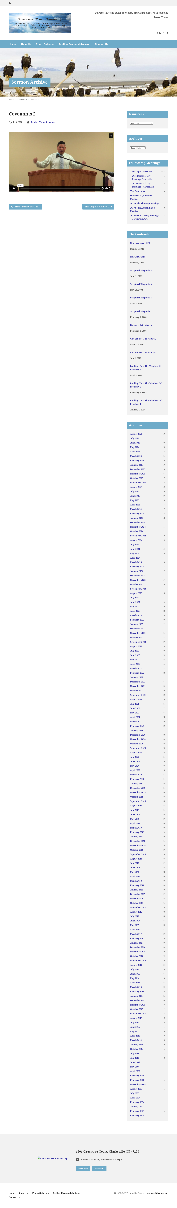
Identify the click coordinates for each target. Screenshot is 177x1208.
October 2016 (136, 956)
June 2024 (135, 549)
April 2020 (135, 770)
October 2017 (136, 903)
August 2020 (136, 752)
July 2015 (134, 1022)
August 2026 (136, 434)
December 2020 (137, 735)
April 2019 (135, 823)
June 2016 (135, 974)
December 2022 (137, 628)
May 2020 (134, 766)
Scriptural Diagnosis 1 (141, 311)
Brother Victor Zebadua (42, 122)
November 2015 (137, 1005)
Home (12, 44)
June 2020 (135, 761)
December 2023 (137, 575)
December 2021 (137, 682)
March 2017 (136, 934)
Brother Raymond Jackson (74, 44)
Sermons (21, 99)
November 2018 (137, 845)
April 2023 (135, 611)
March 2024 (136, 562)
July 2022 (134, 651)
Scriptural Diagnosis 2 (141, 298)
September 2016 (138, 960)
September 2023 (138, 589)
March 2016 (136, 987)
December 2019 (137, 788)
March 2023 (136, 615)
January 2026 (136, 465)
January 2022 (136, 677)
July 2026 (134, 438)
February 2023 (137, 620)
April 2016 (135, 982)
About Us (26, 44)
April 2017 (135, 929)
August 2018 (136, 859)
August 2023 (136, 593)
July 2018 (134, 863)
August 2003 (136, 1089)
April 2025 (135, 505)
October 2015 (136, 1009)
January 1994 (136, 1106)
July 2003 (134, 1093)
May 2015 (134, 1031)
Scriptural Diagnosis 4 (141, 270)
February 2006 (137, 1080)
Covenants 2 (33, 99)
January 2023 (136, 624)
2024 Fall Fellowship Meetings (144, 203)
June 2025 (135, 496)
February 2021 (137, 726)
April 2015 (135, 1036)
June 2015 (135, 1027)
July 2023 (134, 597)
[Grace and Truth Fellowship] (52, 1158)
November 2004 (137, 1084)
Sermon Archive (30, 82)
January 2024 (136, 571)
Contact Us (101, 44)
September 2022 (138, 642)
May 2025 (134, 500)
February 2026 (137, 460)
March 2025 (136, 509)
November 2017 (137, 898)
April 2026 (135, 451)
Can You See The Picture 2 (143, 339)
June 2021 (135, 708)
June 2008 (135, 1062)
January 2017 (136, 943)
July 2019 (134, 810)
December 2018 (137, 841)
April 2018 (135, 876)
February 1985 (137, 1111)
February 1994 (137, 1102)
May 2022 (134, 659)
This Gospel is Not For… (96, 207)
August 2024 (136, 540)
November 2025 (137, 474)
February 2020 (137, 779)
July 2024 (134, 544)
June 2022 (135, 655)
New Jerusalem (137, 257)
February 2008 (137, 1075)
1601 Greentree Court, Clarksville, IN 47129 (107, 1151)
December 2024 (137, 522)
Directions (99, 1168)
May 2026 (134, 447)
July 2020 (134, 757)
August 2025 (136, 487)
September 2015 (138, 1013)
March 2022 (136, 668)
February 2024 (137, 566)
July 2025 (134, 491)
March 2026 (136, 456)
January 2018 (136, 890)
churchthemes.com (158, 1193)
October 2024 (136, 531)
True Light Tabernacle (141, 171)
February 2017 (137, 938)
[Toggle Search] (10, 3)
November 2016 (137, 951)
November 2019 (137, 792)
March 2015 (136, 1040)
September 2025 (138, 482)
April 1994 (135, 1098)
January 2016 (136, 996)
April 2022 (135, 664)
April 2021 (135, 717)
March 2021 (136, 721)
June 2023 (135, 602)
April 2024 (135, 558)
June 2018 (135, 867)
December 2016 (137, 947)
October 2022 (136, 637)
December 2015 (137, 1000)
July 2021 (134, 704)
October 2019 (136, 797)
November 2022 (137, 633)
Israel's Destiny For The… (27, 207)
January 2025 (136, 518)
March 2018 (136, 881)
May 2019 (134, 819)
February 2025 (137, 513)
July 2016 (134, 969)
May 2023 (134, 606)
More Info (83, 1168)
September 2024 (138, 536)
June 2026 (135, 443)
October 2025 (136, 478)
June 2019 (135, 814)
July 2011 (134, 1053)
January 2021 (136, 730)
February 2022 (137, 673)
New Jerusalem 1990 (140, 243)
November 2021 (137, 686)
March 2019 (136, 828)
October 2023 (136, 584)
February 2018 (137, 885)
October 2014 (136, 1049)
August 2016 (136, 965)
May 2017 (134, 925)
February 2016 (137, 991)
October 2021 (136, 690)
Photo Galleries (45, 44)
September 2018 (138, 854)
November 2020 (137, 739)
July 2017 (134, 916)
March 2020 (136, 774)
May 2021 (134, 713)
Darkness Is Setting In (141, 325)
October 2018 (136, 850)
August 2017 (136, 912)
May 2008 (134, 1067)
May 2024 (134, 553)
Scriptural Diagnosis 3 (141, 284)
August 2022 (136, 646)
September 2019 (138, 801)
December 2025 (137, 469)
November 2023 (137, 580)
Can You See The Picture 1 (143, 352)
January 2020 (136, 783)
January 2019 (136, 836)
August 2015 (136, 1018)
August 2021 (136, 699)
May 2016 (134, 978)
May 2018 (134, 872)
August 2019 (136, 805)
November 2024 (137, 527)
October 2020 (136, 744)
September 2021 (138, 695)
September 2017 (138, 907)
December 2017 (137, 894)
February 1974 (137, 1115)
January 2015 (136, 1044)
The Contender (137, 191)
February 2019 (137, 832)
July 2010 (134, 1058)
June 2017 (135, 921)
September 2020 (138, 748)
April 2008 (135, 1071)
